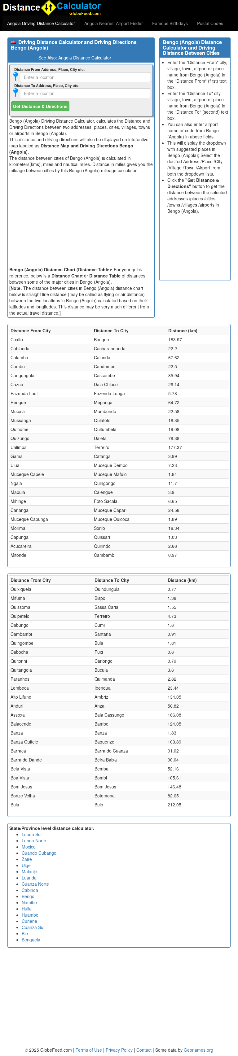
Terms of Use (89, 1050)
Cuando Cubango (39, 853)
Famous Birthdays (170, 23)
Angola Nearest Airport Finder (113, 23)
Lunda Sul (32, 834)
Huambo (30, 915)
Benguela (31, 939)
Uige (26, 865)
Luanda (29, 878)
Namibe (29, 902)
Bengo (28, 896)
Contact (144, 1050)
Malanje (29, 871)
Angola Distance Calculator (84, 58)
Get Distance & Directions (40, 106)
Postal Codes (210, 23)
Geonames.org (198, 1050)
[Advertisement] (81, 220)
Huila (27, 908)
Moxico (29, 847)
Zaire (27, 859)
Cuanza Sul (33, 927)
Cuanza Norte (35, 884)
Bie (25, 933)
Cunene (29, 921)
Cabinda (30, 890)
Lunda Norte (34, 840)
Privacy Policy (120, 1050)
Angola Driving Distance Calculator (41, 23)
